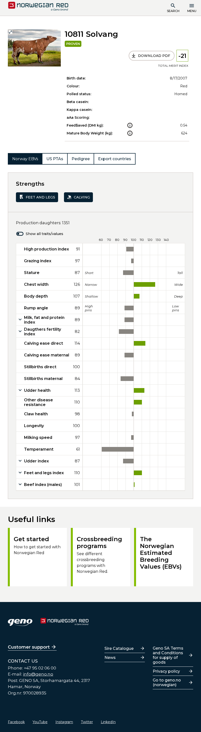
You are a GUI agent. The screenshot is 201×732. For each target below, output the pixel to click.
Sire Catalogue (119, 648)
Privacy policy (166, 671)
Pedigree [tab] (81, 159)
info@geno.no (38, 674)
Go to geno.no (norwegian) (167, 682)
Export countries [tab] (114, 159)
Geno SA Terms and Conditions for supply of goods (168, 655)
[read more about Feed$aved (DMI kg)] (130, 125)
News (110, 657)
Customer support (29, 647)
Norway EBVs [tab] (25, 159)
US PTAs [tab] (54, 159)
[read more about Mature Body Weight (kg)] (130, 133)
